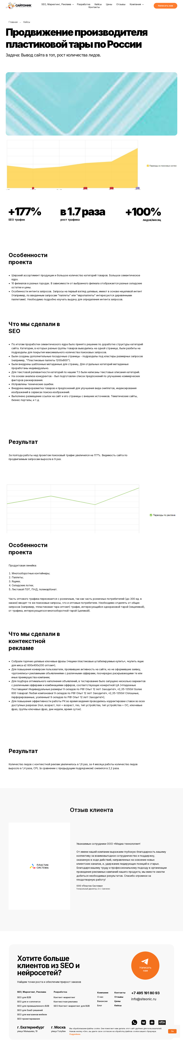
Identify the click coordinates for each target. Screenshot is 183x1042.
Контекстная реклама (65, 1001)
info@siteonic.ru (143, 999)
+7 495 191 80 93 (145, 993)
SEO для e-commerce (28, 1001)
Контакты (94, 7)
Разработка (83, 4)
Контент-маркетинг (64, 997)
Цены (109, 4)
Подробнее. (75, 1034)
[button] (165, 6)
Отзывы (120, 4)
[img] (162, 1022)
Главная (13, 22)
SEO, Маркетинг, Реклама (56, 4)
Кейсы (98, 4)
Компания (136, 4)
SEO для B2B (24, 997)
